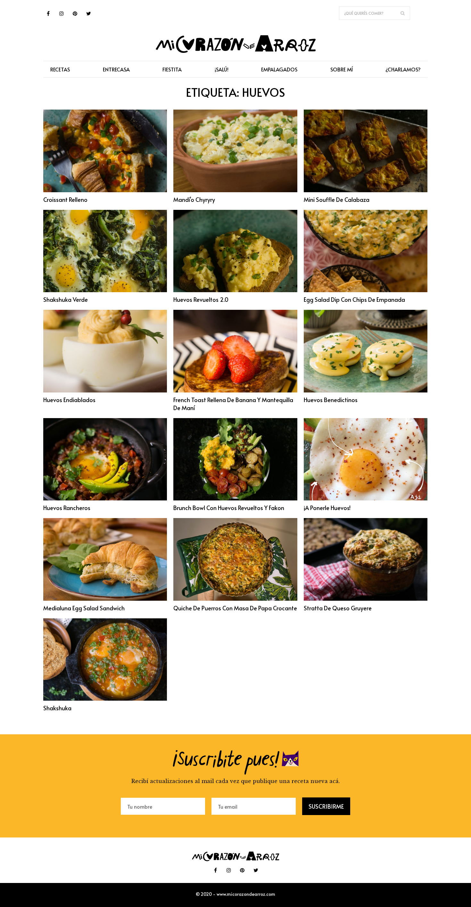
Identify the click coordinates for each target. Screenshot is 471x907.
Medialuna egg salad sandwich (84, 608)
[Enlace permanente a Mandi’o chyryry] (235, 190)
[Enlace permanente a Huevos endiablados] (105, 390)
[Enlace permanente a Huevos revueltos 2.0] (235, 290)
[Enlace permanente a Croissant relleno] (105, 190)
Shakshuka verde (65, 299)
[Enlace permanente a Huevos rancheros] (105, 498)
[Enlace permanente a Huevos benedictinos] (365, 390)
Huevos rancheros (66, 508)
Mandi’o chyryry (194, 199)
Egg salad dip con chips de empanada (354, 299)
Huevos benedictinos (331, 400)
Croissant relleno (65, 199)
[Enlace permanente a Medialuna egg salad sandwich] (105, 599)
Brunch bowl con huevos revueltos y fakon (228, 508)
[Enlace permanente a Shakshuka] (105, 699)
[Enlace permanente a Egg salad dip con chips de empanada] (365, 290)
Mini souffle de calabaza (336, 199)
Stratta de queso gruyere (338, 608)
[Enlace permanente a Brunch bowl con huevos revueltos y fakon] (235, 498)
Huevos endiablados (69, 400)
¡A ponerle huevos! (327, 508)
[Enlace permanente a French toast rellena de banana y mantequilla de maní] (235, 390)
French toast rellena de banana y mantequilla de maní (233, 404)
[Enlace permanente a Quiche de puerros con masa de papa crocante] (235, 599)
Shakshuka (57, 708)
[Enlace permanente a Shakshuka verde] (105, 290)
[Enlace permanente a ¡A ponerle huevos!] (365, 498)
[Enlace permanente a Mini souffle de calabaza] (365, 190)
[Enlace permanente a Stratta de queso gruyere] (365, 599)
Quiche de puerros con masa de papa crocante (235, 608)
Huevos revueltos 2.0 (200, 299)
